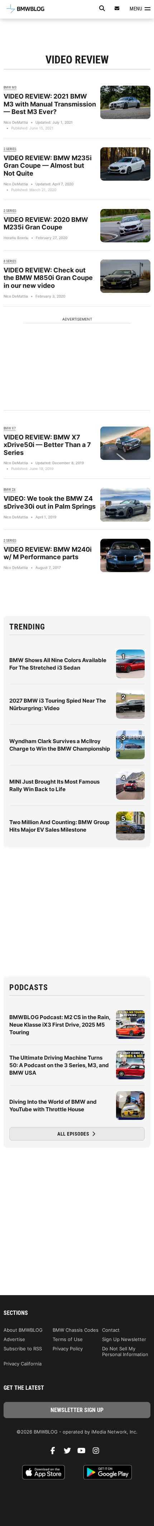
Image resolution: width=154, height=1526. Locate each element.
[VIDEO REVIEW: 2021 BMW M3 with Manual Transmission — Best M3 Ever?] (125, 102)
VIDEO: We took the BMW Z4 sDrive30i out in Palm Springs (50, 502)
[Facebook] (55, 1452)
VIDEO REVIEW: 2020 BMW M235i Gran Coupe (46, 223)
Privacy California (23, 1363)
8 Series (10, 261)
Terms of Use (68, 1339)
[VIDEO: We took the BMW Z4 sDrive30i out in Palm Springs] (125, 504)
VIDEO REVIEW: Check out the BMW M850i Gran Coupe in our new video (48, 277)
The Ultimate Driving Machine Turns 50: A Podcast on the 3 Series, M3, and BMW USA (59, 1065)
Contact (111, 1330)
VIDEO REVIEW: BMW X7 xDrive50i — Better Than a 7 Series (47, 444)
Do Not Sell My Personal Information (125, 1351)
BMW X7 (10, 428)
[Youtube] (84, 1452)
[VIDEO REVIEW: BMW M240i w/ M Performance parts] (125, 555)
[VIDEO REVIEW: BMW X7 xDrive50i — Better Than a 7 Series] (125, 443)
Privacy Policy (68, 1348)
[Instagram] (98, 1452)
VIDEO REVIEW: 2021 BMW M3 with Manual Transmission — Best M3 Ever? (50, 103)
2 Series (10, 149)
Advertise (14, 1339)
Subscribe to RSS (23, 1348)
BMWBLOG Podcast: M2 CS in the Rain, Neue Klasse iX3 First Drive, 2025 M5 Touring (59, 1025)
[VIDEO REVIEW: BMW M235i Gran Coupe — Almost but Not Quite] (125, 164)
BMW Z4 (9, 489)
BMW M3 (10, 87)
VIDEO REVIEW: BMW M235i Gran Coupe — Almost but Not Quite (48, 165)
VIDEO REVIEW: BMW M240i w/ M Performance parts (48, 553)
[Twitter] (70, 1452)
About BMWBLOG (23, 1330)
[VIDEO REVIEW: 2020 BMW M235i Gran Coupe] (125, 225)
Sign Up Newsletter (124, 1339)
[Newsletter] (117, 8)
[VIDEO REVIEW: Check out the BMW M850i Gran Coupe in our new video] (125, 276)
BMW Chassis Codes (75, 1330)
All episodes (74, 1134)
